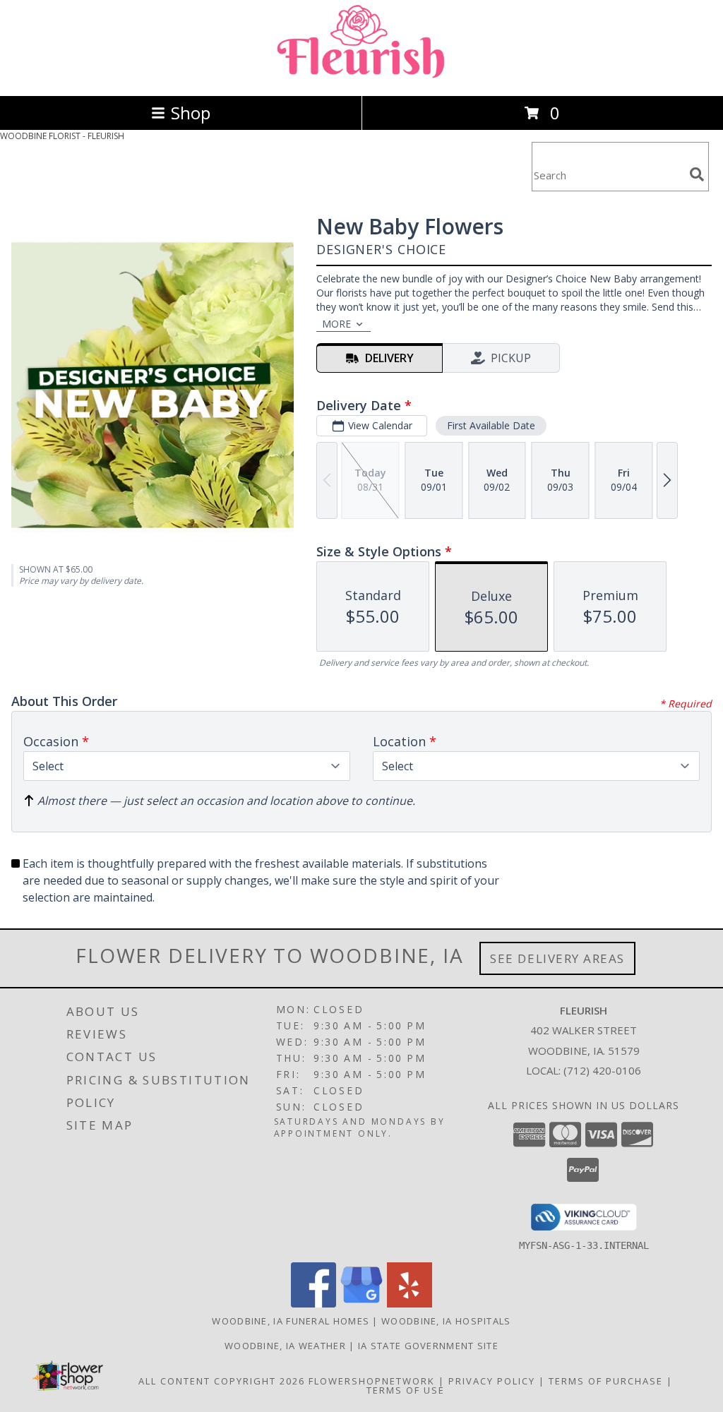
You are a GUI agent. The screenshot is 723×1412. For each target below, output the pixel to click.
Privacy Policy (491, 1381)
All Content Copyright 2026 (221, 1381)
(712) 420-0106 (602, 1070)
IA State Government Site (428, 1345)
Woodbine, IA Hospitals (446, 1321)
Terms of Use (405, 1390)
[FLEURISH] (361, 75)
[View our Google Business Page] (361, 1303)
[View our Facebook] (313, 1303)
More (336, 323)
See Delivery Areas (557, 958)
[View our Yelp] (409, 1303)
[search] (697, 174)
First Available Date (491, 425)
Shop (190, 112)
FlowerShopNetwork (372, 1381)
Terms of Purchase (606, 1381)
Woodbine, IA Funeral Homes (290, 1321)
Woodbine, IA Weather (285, 1345)
